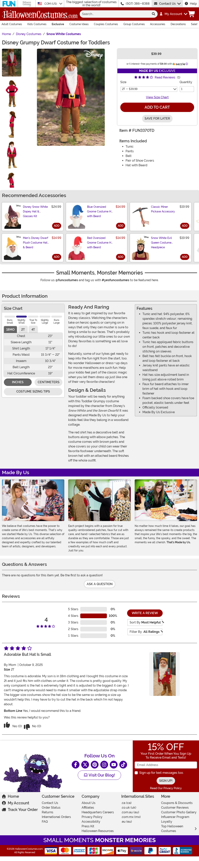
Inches (18, 382)
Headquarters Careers (98, 812)
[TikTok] (123, 765)
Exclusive (58, 24)
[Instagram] (104, 765)
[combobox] (114, 14)
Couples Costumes (106, 24)
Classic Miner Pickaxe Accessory (163, 209)
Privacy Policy (92, 817)
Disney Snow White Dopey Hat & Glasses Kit (35, 211)
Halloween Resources (98, 831)
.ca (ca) (126, 803)
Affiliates (88, 807)
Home (13, 796)
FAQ (45, 821)
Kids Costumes (36, 24)
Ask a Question (100, 584)
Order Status (51, 807)
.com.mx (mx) (131, 817)
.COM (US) (51, 3)
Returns (47, 812)
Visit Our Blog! (101, 775)
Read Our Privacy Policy (166, 788)
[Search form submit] (153, 14)
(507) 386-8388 (138, 3)
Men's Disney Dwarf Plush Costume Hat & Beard (35, 242)
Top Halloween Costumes (172, 828)
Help (193, 3)
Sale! (194, 24)
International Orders (56, 817)
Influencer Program (175, 817)
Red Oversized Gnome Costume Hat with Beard (100, 242)
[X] (85, 765)
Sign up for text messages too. (161, 773)
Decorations (178, 24)
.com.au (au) (130, 812)
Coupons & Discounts (177, 803)
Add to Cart (157, 107)
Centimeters (48, 382)
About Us (88, 803)
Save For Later (157, 118)
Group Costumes (134, 24)
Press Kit (88, 826)
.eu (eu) (126, 821)
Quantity (186, 82)
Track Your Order (23, 809)
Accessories (157, 24)
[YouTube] (114, 765)
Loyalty (166, 821)
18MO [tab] (10, 329)
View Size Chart (157, 97)
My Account (18, 803)
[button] (173, 14)
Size (123, 82)
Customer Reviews (175, 807)
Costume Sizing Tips (33, 391)
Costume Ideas (79, 24)
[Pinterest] (95, 765)
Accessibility (91, 821)
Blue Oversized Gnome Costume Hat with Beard (100, 211)
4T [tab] (33, 329)
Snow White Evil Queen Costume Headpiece (161, 242)
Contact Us (167, 3)
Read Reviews (165, 77)
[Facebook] (75, 765)
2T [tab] (23, 329)
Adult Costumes (12, 24)
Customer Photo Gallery (178, 812)
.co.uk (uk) (128, 807)
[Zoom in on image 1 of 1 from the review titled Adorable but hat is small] (164, 674)
